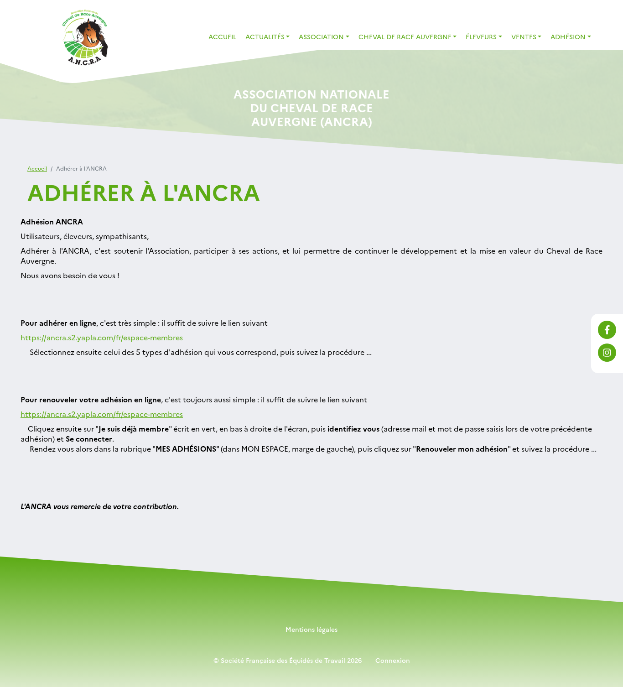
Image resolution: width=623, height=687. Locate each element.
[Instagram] (607, 353)
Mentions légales (311, 629)
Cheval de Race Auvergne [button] (405, 36)
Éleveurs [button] (481, 36)
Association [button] (321, 36)
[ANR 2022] (84, 37)
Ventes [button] (523, 36)
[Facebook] (607, 330)
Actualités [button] (265, 36)
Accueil (222, 36)
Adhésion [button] (568, 36)
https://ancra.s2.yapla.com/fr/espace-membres (102, 337)
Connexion (392, 660)
